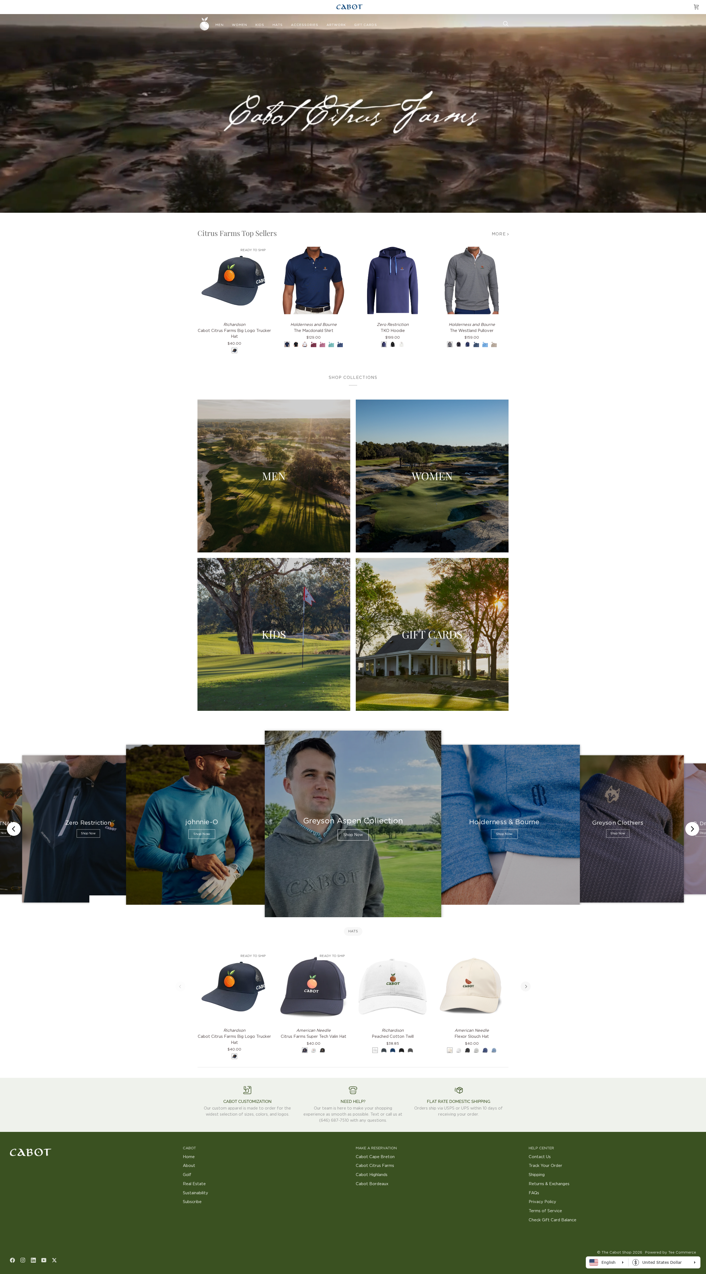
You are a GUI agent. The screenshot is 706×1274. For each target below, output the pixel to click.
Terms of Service (545, 1211)
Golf (187, 1175)
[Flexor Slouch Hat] (472, 986)
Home (189, 1157)
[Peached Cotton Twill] (392, 986)
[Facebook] (12, 1260)
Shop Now (88, 833)
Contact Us (540, 1157)
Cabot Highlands (371, 1175)
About (189, 1166)
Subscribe (192, 1202)
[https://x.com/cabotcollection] (54, 1260)
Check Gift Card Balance (552, 1220)
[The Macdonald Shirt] (313, 280)
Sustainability (195, 1193)
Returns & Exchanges (549, 1184)
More (499, 234)
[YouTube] (43, 1260)
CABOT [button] (189, 1148)
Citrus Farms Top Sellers (237, 233)
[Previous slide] (14, 829)
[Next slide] (692, 829)
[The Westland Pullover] (472, 280)
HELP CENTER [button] (541, 1148)
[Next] (526, 986)
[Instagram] (22, 1260)
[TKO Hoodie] (392, 280)
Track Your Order (545, 1166)
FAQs (534, 1193)
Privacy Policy (542, 1202)
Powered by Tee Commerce (670, 1252)
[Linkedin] (33, 1260)
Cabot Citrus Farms (375, 1166)
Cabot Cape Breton (375, 1157)
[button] (219, 25)
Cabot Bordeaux (372, 1184)
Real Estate (194, 1184)
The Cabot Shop (616, 1252)
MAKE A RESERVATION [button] (376, 1148)
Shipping (537, 1175)
